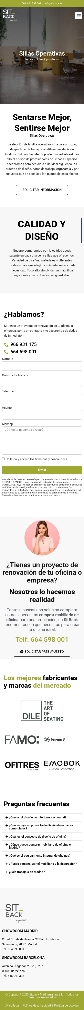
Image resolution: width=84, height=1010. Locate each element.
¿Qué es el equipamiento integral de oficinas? (40, 855)
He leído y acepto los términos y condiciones (36, 459)
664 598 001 (50, 639)
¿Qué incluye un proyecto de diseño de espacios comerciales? (41, 827)
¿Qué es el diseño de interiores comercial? (37, 817)
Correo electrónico (15, 375)
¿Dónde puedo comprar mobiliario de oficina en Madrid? (40, 846)
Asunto (7, 408)
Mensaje (8, 424)
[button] (78, 15)
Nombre (7, 359)
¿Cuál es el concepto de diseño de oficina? (37, 836)
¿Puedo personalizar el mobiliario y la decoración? (43, 864)
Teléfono (8, 391)
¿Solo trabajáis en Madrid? (27, 872)
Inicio (29, 59)
